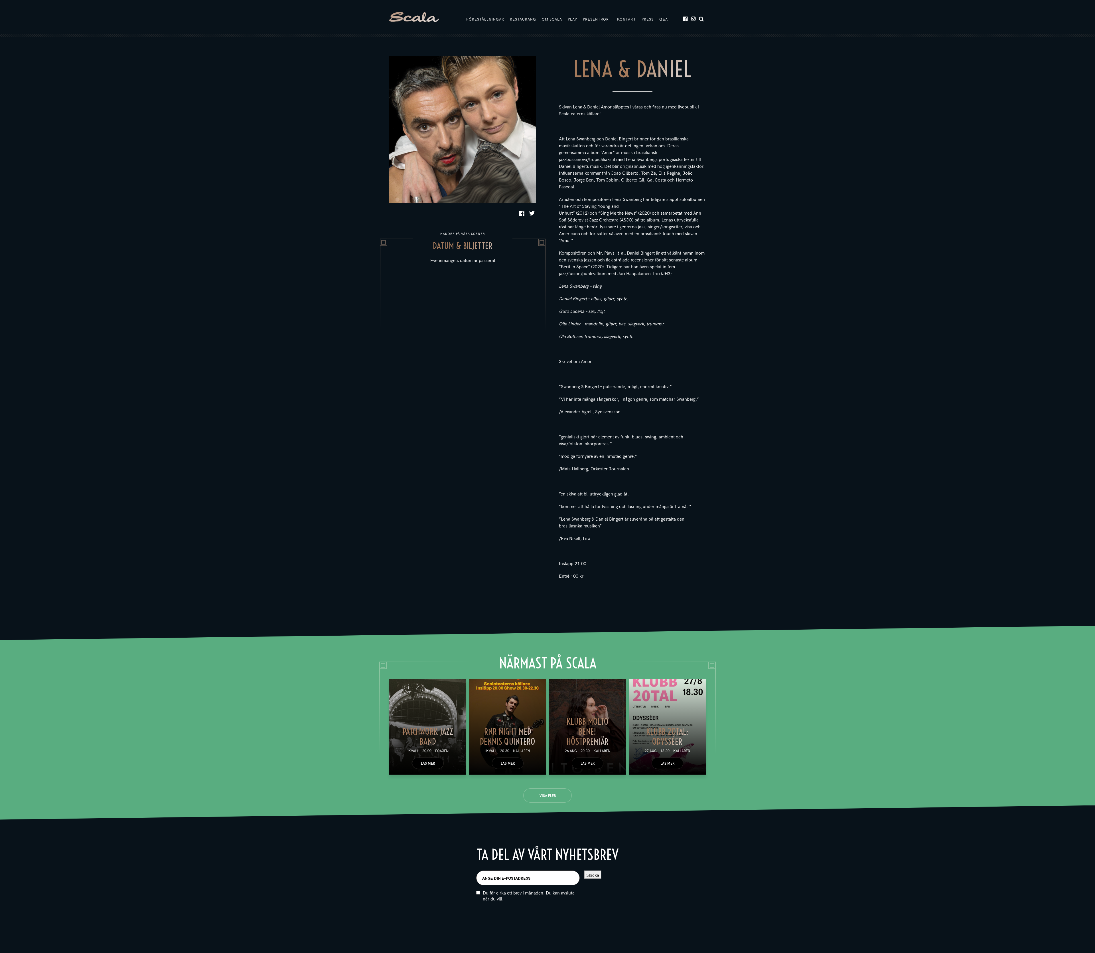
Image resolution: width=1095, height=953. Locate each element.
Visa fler (548, 795)
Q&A (663, 19)
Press (648, 19)
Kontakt (626, 19)
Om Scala (552, 19)
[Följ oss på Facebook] (685, 18)
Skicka (592, 875)
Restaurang (523, 19)
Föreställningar (485, 19)
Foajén (441, 750)
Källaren (521, 750)
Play (572, 19)
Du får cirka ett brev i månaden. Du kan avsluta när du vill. (529, 896)
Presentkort (597, 19)
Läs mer (428, 763)
